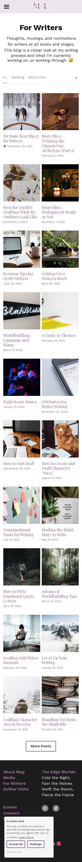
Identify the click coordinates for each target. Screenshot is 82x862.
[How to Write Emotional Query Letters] (21, 566)
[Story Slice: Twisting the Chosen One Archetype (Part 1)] (60, 111)
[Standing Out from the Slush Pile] (60, 695)
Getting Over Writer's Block (54, 276)
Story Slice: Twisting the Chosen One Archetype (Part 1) (58, 143)
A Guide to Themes (59, 335)
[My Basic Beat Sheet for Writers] (21, 111)
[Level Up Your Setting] (60, 633)
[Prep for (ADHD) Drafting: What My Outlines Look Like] (21, 182)
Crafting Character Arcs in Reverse (20, 722)
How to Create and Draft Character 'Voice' (58, 468)
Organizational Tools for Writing (18, 532)
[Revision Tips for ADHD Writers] (21, 249)
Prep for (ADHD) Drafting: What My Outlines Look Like (20, 212)
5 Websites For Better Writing (54, 404)
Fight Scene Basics (20, 401)
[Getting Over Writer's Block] (60, 249)
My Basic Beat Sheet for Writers (21, 139)
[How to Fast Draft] (21, 439)
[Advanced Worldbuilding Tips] (60, 566)
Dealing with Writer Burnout (21, 660)
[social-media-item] (56, 808)
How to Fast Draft (19, 463)
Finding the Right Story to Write (57, 532)
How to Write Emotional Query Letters (18, 596)
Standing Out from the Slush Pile (59, 722)
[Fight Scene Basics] (21, 377)
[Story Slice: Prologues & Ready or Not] (60, 182)
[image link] (41, 6)
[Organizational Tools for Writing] (21, 505)
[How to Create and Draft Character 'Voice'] (60, 439)
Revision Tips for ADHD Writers (18, 276)
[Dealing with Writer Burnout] (21, 633)
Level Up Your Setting (54, 660)
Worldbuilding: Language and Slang (16, 340)
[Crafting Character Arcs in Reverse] (21, 695)
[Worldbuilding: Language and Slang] (21, 310)
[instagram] (45, 808)
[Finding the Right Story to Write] (60, 505)
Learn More (26, 837)
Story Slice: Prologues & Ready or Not (59, 212)
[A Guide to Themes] (60, 310)
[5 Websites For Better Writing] (60, 377)
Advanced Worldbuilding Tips (59, 594)
